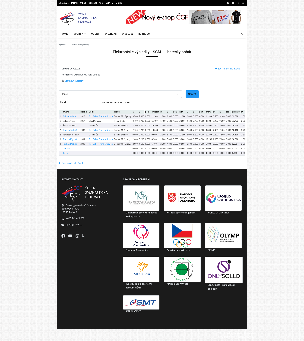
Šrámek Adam (69, 116)
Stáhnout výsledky (73, 80)
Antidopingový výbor (177, 284)
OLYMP (211, 250)
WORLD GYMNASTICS (219, 212)
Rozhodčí (144, 34)
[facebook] (228, 3)
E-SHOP (120, 3)
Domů (74, 3)
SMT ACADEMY (133, 311)
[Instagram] (77, 235)
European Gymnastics (137, 250)
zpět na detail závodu (228, 68)
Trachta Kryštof (70, 139)
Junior (65, 153)
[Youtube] (70, 235)
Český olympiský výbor (178, 250)
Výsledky (127, 34)
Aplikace (62, 45)
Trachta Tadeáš (70, 130)
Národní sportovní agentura (181, 212)
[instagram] (238, 3)
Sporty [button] (78, 34)
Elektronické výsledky (79, 45)
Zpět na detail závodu (72, 163)
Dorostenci (68, 148)
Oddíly (95, 34)
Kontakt (93, 3)
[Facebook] (63, 235)
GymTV (109, 3)
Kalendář (110, 34)
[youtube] (233, 3)
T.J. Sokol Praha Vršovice (101, 116)
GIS (101, 3)
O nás (83, 3)
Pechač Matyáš (70, 144)
